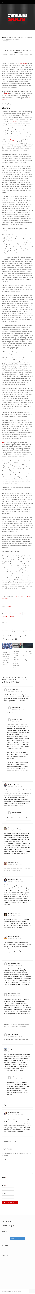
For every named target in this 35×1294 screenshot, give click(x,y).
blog (10, 37)
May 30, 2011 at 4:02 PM (15, 786)
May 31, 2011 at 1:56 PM (15, 916)
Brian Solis (17, 17)
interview (12, 616)
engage (25, 613)
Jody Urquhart (12, 936)
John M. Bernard (13, 879)
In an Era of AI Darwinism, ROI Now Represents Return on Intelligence (28, 656)
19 (3, 622)
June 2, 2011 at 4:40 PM (17, 1079)
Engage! (12, 140)
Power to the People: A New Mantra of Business (17, 51)
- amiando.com (13, 1105)
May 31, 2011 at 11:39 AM (15, 881)
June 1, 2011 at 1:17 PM (17, 721)
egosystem (5, 94)
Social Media (29, 54)
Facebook (5, 598)
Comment (5, 1159)
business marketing (16, 613)
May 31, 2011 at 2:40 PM (15, 938)
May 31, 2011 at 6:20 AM (15, 864)
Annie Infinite (12, 1112)
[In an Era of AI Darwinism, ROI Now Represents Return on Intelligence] (28, 646)
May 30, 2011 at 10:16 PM (18, 814)
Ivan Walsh (11, 862)
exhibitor (5, 616)
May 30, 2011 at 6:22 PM (15, 830)
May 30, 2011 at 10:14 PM (18, 709)
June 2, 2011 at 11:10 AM (15, 1036)
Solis (15, 596)
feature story (22, 63)
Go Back (6, 42)
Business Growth (18, 37)
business (7, 613)
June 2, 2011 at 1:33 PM (14, 1051)
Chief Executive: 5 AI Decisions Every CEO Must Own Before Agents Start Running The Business (6, 658)
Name (4, 1177)
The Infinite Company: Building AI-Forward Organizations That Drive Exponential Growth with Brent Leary (16, 659)
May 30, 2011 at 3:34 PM (15, 691)
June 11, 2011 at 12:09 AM (15, 1114)
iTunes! (9, 606)
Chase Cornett (12, 963)
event (31, 613)
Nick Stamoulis (12, 914)
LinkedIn (27, 596)
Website (4, 1193)
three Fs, (16, 122)
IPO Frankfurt (12, 1141)
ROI (3, 443)
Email (4, 1185)
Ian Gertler (15, 719)
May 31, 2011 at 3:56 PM (15, 965)
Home (4, 37)
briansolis (15, 707)
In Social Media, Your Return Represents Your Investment (18, 636)
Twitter (22, 596)
